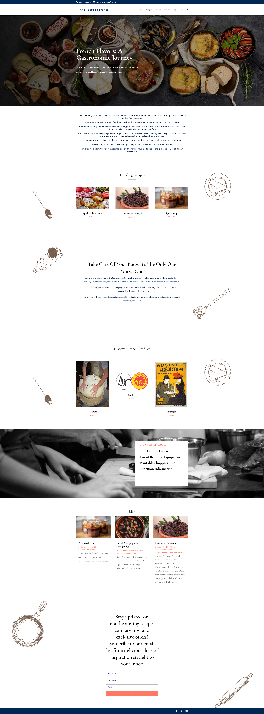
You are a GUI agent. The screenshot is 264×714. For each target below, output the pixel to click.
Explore (92, 415)
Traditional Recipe (129, 553)
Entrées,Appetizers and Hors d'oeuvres (169, 552)
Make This (92, 217)
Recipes (149, 10)
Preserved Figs (86, 543)
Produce (167, 10)
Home (141, 10)
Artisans (158, 10)
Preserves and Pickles (86, 550)
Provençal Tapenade (165, 543)
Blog (174, 10)
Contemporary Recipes (163, 550)
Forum (181, 10)
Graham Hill (85, 547)
